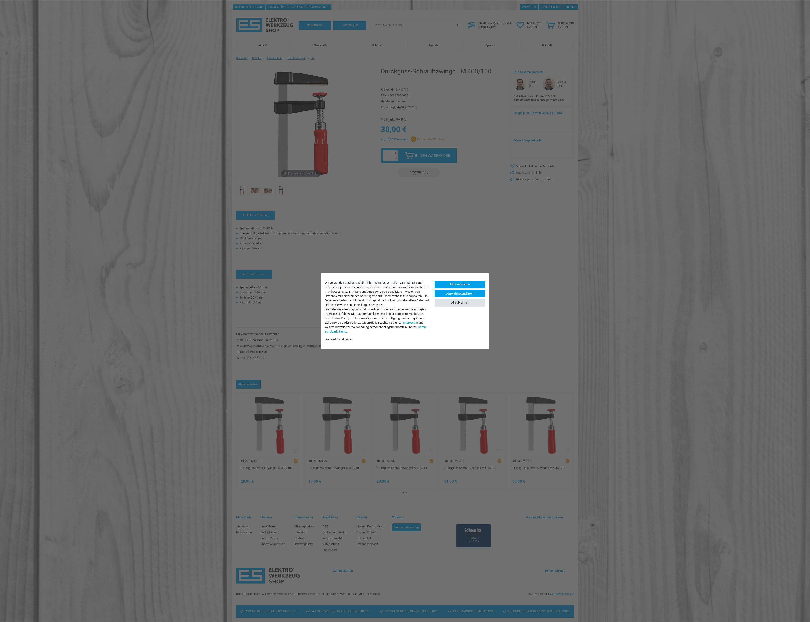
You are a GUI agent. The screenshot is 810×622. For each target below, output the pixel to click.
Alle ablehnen (459, 302)
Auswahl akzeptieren (459, 293)
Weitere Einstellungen (339, 339)
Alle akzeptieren (460, 284)
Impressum (410, 322)
